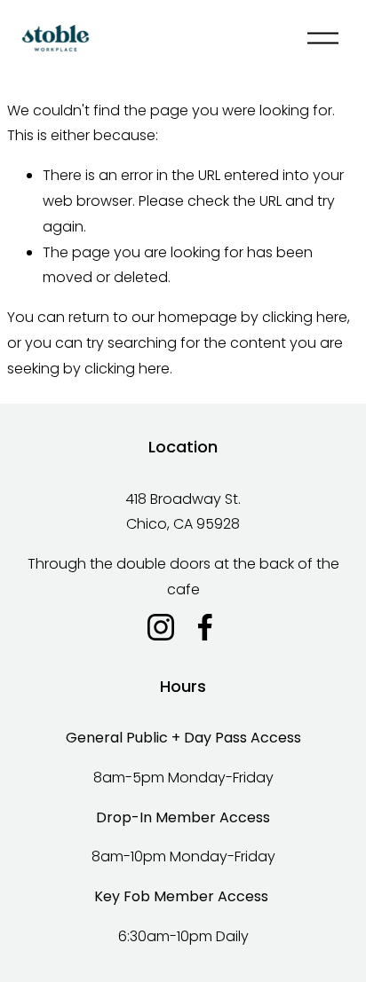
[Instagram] (161, 627)
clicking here (304, 317)
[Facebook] (205, 627)
